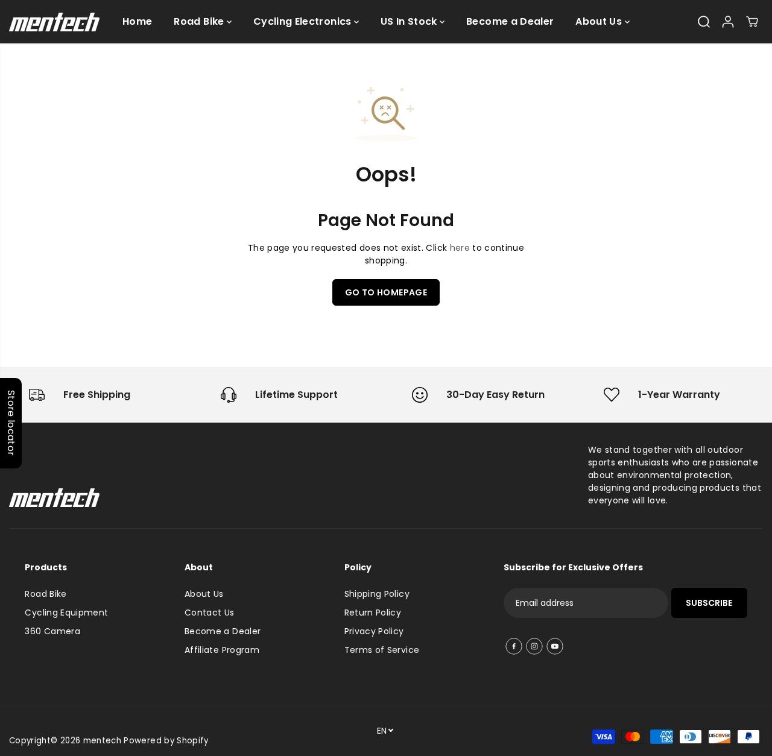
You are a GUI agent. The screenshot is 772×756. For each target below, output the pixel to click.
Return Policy (373, 612)
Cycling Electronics (303, 21)
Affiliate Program (222, 650)
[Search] (704, 22)
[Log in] (728, 22)
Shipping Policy (377, 594)
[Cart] (752, 22)
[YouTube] (555, 646)
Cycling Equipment (66, 612)
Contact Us (210, 612)
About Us (599, 21)
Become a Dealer (510, 21)
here (460, 248)
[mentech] (54, 22)
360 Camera (52, 631)
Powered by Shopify (166, 740)
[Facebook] (514, 646)
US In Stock (410, 21)
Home (137, 21)
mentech (102, 740)
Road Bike (200, 21)
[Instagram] (534, 646)
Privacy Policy (374, 631)
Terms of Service (382, 650)
